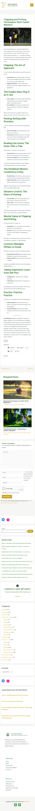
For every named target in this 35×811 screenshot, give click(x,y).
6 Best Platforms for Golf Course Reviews (12, 558)
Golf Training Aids (6, 654)
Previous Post (5, 368)
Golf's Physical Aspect (7, 657)
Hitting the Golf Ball (8, 652)
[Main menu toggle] (31, 5)
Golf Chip (5, 642)
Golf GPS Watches (8, 627)
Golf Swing (6, 647)
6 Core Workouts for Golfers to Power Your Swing (14, 571)
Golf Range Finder (7, 632)
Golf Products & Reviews (8, 617)
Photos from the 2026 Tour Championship (12, 701)
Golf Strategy (5, 637)
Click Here (17, 596)
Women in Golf (5, 659)
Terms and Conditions (11, 767)
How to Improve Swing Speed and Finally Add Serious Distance (17, 574)
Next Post (31, 368)
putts (18, 55)
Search (3, 528)
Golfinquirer (26, 801)
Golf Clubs (4, 609)
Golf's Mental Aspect (25, 432)
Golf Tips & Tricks (14, 404)
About (7, 763)
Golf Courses (5, 612)
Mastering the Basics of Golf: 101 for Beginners (16, 401)
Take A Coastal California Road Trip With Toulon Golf (15, 695)
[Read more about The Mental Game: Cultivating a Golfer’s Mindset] (17, 417)
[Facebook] (3, 519)
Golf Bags (5, 619)
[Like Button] (6, 341)
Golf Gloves (6, 624)
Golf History (5, 614)
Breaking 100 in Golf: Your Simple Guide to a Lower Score (16, 552)
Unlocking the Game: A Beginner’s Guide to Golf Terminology (17, 567)
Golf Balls (5, 622)
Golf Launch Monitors (8, 629)
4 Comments (6, 404)
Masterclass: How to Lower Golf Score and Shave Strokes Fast (17, 561)
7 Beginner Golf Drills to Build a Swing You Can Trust (15, 577)
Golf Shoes (6, 634)
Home (7, 761)
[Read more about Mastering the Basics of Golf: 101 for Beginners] (17, 389)
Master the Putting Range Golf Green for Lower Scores (15, 564)
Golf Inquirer (12, 4)
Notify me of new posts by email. (11, 492)
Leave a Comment (7, 432)
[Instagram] (8, 519)
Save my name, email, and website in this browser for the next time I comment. (28, 476)
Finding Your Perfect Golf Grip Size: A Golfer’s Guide (14, 555)
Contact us (8, 769)
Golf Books (8, 790)
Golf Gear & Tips (10, 785)
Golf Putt (5, 644)
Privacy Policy (9, 765)
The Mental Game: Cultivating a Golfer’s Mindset (14, 429)
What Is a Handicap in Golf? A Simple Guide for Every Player (16, 543)
